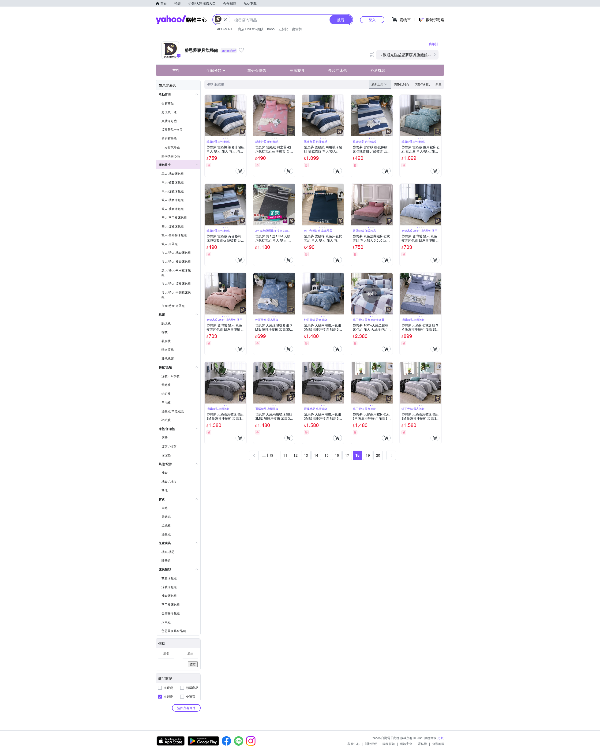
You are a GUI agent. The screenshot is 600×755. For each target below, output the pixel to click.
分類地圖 (438, 743)
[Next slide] (243, 115)
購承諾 (434, 43)
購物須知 (388, 743)
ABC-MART (225, 28)
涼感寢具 (297, 70)
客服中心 (353, 743)
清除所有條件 (186, 708)
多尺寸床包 (337, 70)
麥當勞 (297, 28)
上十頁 (267, 455)
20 (378, 455)
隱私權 (422, 743)
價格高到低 (422, 84)
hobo (271, 28)
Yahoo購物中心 (181, 19)
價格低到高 (401, 84)
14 (316, 455)
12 (295, 455)
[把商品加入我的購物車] (240, 171)
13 (306, 455)
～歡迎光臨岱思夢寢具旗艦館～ (405, 54)
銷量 (438, 84)
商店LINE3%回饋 (250, 28)
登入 (372, 19)
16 (337, 455)
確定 (193, 664)
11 (285, 455)
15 (326, 455)
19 (368, 455)
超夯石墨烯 (256, 70)
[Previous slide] (208, 115)
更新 (440, 738)
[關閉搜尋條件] (225, 19)
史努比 (283, 28)
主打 (176, 70)
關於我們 (371, 743)
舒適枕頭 (377, 70)
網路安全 (406, 743)
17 (347, 455)
